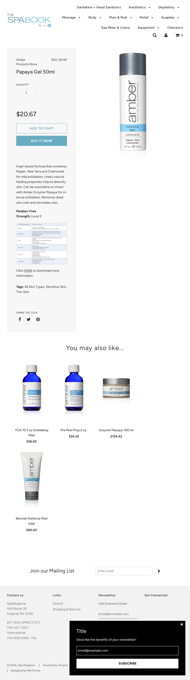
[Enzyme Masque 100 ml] (116, 390)
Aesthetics (138, 7)
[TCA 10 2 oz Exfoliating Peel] (31, 390)
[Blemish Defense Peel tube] (31, 479)
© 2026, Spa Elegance (21, 665)
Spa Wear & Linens (115, 28)
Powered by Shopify (55, 665)
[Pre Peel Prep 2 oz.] (74, 390)
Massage (69, 17)
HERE (28, 271)
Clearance (175, 28)
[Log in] (166, 35)
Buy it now (41, 141)
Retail (144, 17)
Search (58, 604)
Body (93, 17)
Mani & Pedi (118, 17)
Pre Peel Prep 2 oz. (73, 430)
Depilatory (167, 7)
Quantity (22, 84)
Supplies (168, 17)
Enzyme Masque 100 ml (116, 430)
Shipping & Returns (67, 609)
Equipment (146, 28)
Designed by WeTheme (25, 670)
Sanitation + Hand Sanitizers (99, 7)
